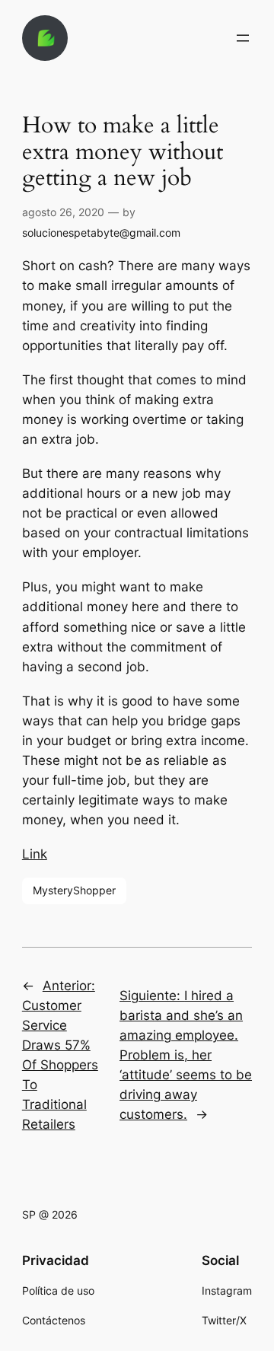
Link (34, 854)
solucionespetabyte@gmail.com (101, 232)
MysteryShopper (74, 890)
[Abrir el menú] (243, 38)
